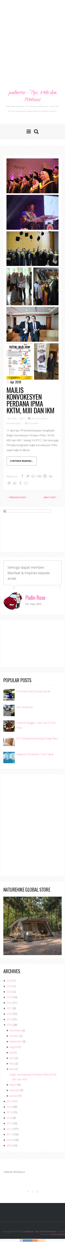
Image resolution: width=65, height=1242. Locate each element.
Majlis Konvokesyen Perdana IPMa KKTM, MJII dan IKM (30, 400)
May (11, 1063)
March (13, 1084)
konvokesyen (13, 423)
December (15, 1030)
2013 (9, 1123)
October (14, 1036)
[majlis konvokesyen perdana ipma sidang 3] (32, 175)
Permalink (33, 423)
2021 (9, 1008)
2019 (9, 1019)
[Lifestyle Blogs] (26, 1240)
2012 (9, 1129)
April (11, 1069)
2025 (9, 986)
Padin (14, 418)
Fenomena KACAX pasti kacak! (33, 691)
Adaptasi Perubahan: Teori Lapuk (35, 754)
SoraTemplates (58, 1234)
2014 (9, 1118)
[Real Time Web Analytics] (38, 1240)
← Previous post (16, 497)
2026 (9, 980)
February (14, 1090)
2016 (9, 1107)
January (13, 1096)
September (15, 1041)
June (11, 1058)
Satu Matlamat (24, 707)
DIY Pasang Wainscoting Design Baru (37, 738)
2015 (9, 1112)
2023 (9, 997)
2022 (9, 1002)
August (13, 1047)
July (11, 1052)
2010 (9, 1140)
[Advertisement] (32, 35)
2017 (9, 1101)
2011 (9, 1134)
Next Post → (51, 497)
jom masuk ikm (39, 418)
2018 (9, 1025)
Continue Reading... (21, 461)
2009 (9, 1145)
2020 (9, 1014)
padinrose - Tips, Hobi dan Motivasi (32, 96)
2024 (9, 991)
